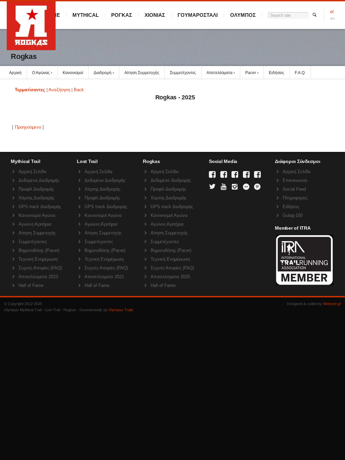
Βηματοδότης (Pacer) (39, 250)
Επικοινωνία (295, 180)
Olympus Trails (120, 310)
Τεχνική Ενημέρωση (38, 259)
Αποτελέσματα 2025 (170, 276)
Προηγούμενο (28, 127)
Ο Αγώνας (41, 72)
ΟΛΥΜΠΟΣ (243, 15)
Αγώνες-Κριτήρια (35, 224)
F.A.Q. (300, 72)
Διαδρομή (103, 72)
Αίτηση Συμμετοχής (141, 72)
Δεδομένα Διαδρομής (39, 180)
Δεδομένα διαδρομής (171, 180)
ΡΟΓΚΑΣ (121, 15)
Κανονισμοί (73, 72)
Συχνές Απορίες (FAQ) (40, 267)
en (332, 18)
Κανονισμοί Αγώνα (37, 215)
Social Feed (294, 189)
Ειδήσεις (276, 72)
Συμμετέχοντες (183, 72)
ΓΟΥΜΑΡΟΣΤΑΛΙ (198, 15)
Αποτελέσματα (219, 72)
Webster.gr (332, 304)
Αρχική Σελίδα (32, 171)
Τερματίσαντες (30, 89)
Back (79, 89)
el (332, 11)
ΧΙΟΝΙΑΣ (155, 15)
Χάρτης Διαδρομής (36, 197)
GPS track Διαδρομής (40, 206)
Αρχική (15, 72)
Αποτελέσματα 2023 (38, 276)
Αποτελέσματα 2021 (104, 276)
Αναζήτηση (59, 89)
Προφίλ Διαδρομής (36, 189)
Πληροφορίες (295, 197)
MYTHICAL (85, 15)
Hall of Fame (31, 285)
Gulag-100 (293, 215)
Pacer (250, 72)
